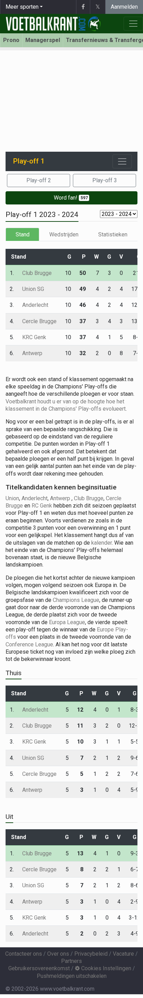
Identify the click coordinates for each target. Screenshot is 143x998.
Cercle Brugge (39, 321)
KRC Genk (34, 337)
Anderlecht (35, 305)
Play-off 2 (38, 180)
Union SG (33, 289)
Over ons (58, 953)
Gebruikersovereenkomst (39, 968)
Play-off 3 (104, 180)
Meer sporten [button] (22, 6)
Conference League (29, 644)
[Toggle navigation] (122, 161)
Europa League (67, 622)
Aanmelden (124, 6)
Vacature (123, 953)
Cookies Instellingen (105, 968)
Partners (71, 961)
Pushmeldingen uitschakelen (72, 976)
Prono (11, 40)
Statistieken (112, 234)
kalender (101, 542)
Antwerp (32, 353)
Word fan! (71, 197)
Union (12, 498)
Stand (23, 234)
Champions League (76, 600)
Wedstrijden (63, 234)
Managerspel (42, 40)
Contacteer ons (23, 953)
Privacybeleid (91, 953)
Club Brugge (37, 273)
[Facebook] (83, 7)
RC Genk (42, 505)
